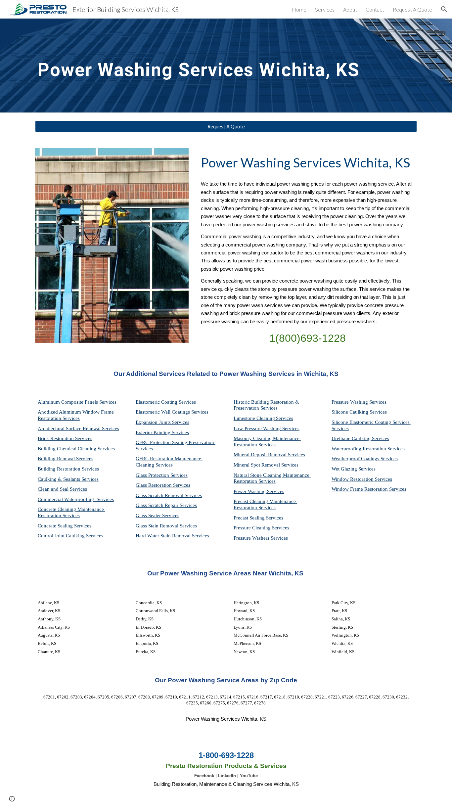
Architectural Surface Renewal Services (78, 428)
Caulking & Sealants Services (68, 479)
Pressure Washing (350, 402)
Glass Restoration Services (163, 485)
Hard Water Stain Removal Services (172, 535)
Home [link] (299, 9)
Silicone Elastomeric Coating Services (371, 422)
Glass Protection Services (162, 475)
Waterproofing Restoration (359, 448)
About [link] (350, 9)
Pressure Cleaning (253, 527)
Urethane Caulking (352, 438)
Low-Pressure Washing (258, 428)
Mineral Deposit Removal (261, 454)
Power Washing (250, 491)
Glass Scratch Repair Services (166, 505)
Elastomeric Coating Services (166, 402)
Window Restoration (353, 479)
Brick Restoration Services (65, 438)
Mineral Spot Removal (257, 465)
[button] (444, 9)
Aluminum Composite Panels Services (77, 402)
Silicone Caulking (351, 412)
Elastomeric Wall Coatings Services (172, 412)
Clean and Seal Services (62, 489)
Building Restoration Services (68, 469)
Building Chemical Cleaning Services (76, 448)
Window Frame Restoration (360, 489)
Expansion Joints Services (162, 422)
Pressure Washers (252, 538)
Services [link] (325, 9)
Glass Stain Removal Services (166, 525)
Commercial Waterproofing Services (76, 499)
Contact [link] (375, 9)
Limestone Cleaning (254, 418)
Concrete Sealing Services (64, 525)
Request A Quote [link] (412, 9)
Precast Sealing (250, 517)
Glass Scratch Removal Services (169, 495)
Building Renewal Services (65, 458)
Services (284, 418)
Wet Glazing (345, 469)
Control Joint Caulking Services (70, 535)
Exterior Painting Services (162, 432)
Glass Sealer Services (157, 515)
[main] (209, 65)
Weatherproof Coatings (356, 458)
